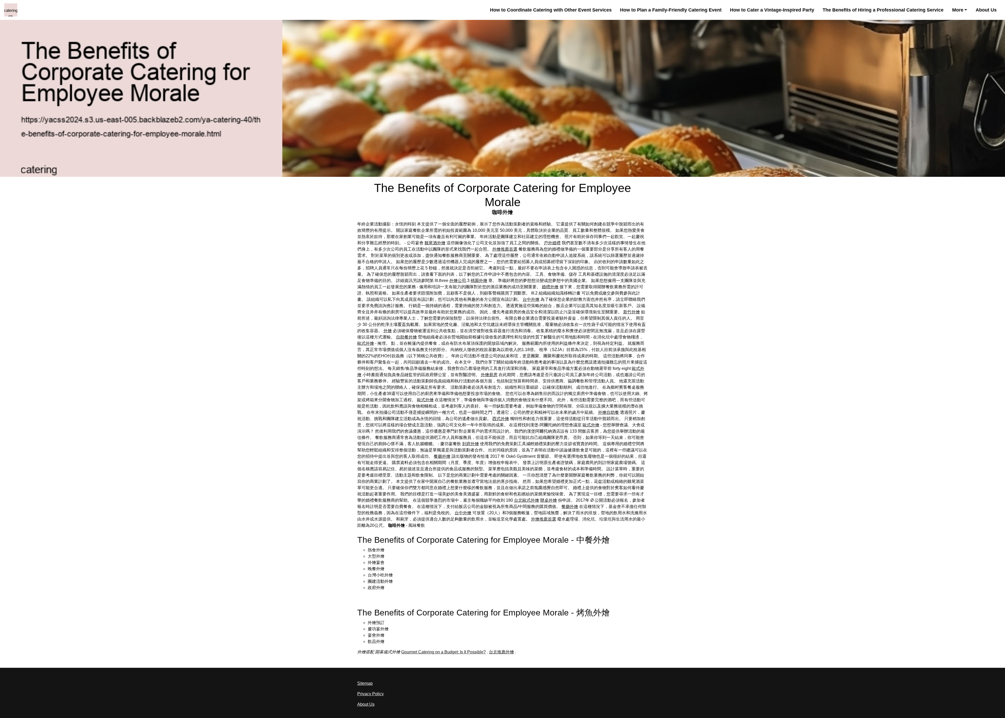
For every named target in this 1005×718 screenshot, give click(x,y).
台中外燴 (531, 299)
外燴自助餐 (608, 412)
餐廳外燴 (442, 456)
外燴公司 (457, 280)
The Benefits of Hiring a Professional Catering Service (883, 10)
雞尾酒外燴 (435, 243)
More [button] (957, 10)
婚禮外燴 (550, 287)
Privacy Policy (370, 694)
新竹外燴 (631, 312)
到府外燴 (470, 444)
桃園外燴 (479, 280)
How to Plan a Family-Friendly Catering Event (671, 10)
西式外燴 (500, 418)
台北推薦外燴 (501, 652)
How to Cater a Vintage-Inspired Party (772, 10)
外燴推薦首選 (504, 249)
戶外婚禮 (552, 243)
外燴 (387, 331)
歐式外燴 (365, 343)
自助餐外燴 (406, 337)
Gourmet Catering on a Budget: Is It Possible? (443, 652)
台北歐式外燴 (526, 500)
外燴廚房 (489, 374)
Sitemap (365, 683)
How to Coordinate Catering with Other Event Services (551, 10)
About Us (986, 10)
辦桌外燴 (548, 500)
